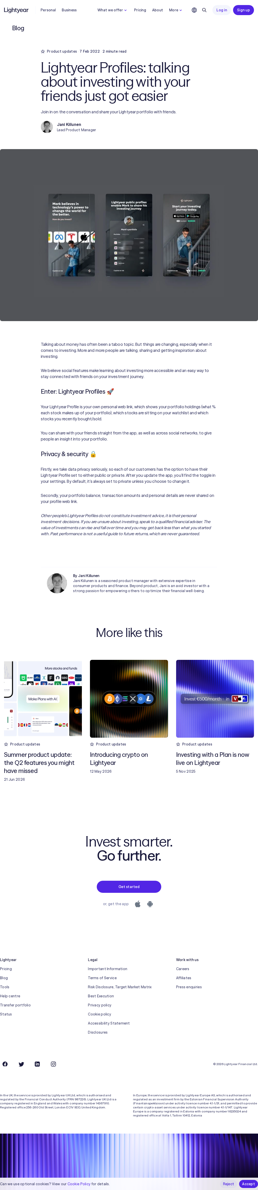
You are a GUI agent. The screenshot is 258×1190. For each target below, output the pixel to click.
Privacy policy (99, 1005)
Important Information (107, 969)
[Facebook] (5, 1064)
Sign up (243, 10)
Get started (129, 887)
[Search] (204, 10)
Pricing (140, 10)
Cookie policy (99, 1014)
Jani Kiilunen (89, 575)
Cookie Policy (79, 1184)
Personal (48, 10)
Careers (182, 969)
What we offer (110, 10)
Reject (228, 1184)
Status (6, 1014)
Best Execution (101, 996)
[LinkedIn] (37, 1064)
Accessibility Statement (109, 1023)
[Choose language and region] (194, 10)
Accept (248, 1184)
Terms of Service (102, 978)
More (173, 10)
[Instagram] (53, 1064)
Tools (4, 987)
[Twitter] (21, 1064)
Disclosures (98, 1032)
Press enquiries (189, 987)
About (157, 10)
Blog (4, 978)
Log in (221, 10)
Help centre (10, 996)
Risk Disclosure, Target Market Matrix (119, 987)
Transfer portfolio (15, 1005)
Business (69, 10)
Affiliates (183, 978)
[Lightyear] (16, 10)
